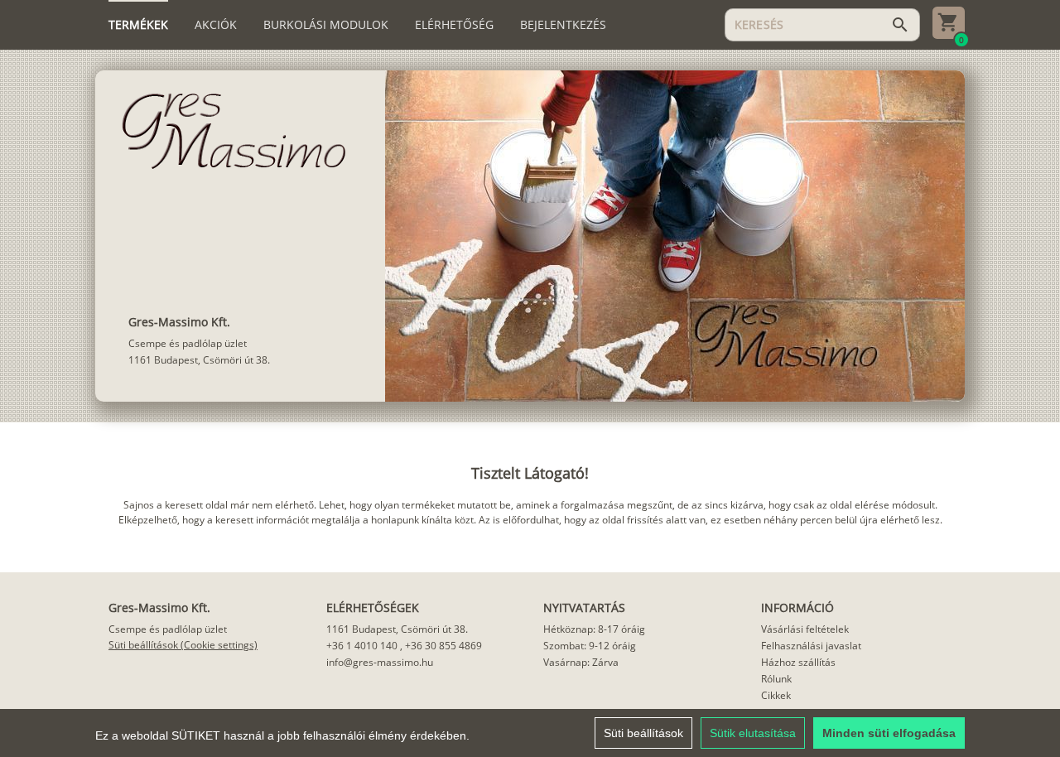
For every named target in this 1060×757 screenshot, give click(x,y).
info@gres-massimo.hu (379, 662)
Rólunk (776, 679)
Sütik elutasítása (753, 733)
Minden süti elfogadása (889, 733)
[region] (530, 733)
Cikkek (776, 695)
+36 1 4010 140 (362, 646)
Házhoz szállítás (798, 662)
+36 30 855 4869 (443, 646)
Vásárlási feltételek (805, 629)
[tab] (138, 25)
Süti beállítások (643, 733)
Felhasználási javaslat (811, 646)
